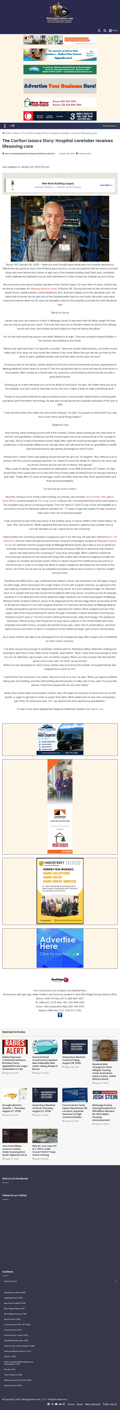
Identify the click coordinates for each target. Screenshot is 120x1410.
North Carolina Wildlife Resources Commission (18, 1363)
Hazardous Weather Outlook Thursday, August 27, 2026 (43, 1108)
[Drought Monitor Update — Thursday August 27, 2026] (15, 1095)
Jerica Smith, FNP (95, 496)
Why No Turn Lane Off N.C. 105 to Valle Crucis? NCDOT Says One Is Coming (44, 1150)
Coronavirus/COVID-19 (17, 1324)
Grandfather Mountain (16, 1340)
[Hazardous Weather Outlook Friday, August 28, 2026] (75, 1047)
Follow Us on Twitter (14, 1195)
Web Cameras (92, 1404)
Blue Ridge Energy (14, 1308)
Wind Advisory (13, 1385)
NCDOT (10, 1356)
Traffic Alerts (109, 1404)
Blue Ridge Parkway (15, 1314)
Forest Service (13, 1330)
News (16, 133)
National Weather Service (17, 1351)
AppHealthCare (13, 1298)
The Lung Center (47, 500)
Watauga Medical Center (44, 288)
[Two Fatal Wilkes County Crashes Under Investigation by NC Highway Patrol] (15, 1136)
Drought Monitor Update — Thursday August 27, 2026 (13, 1108)
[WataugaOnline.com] (60, 13)
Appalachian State (14, 1292)
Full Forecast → (110, 126)
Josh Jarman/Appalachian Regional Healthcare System (30, 153)
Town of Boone (13, 1375)
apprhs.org (97, 709)
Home (8, 133)
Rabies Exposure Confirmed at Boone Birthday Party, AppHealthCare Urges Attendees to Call (15, 1063)
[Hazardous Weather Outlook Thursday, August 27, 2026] (45, 1095)
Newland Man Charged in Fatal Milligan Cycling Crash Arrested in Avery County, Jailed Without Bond (104, 1072)
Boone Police (12, 1319)
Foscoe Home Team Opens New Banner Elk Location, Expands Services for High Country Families (74, 1111)
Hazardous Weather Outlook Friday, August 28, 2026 (73, 1060)
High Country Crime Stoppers (19, 1346)
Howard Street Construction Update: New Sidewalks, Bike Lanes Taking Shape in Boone (45, 1063)
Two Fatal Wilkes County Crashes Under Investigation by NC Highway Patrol (14, 1150)
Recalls (9, 1369)
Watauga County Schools (18, 1380)
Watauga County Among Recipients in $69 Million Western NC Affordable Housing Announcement (104, 1113)
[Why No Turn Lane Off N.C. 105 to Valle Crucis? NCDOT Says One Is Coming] (45, 1136)
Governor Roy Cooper (16, 1335)
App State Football (14, 1303)
